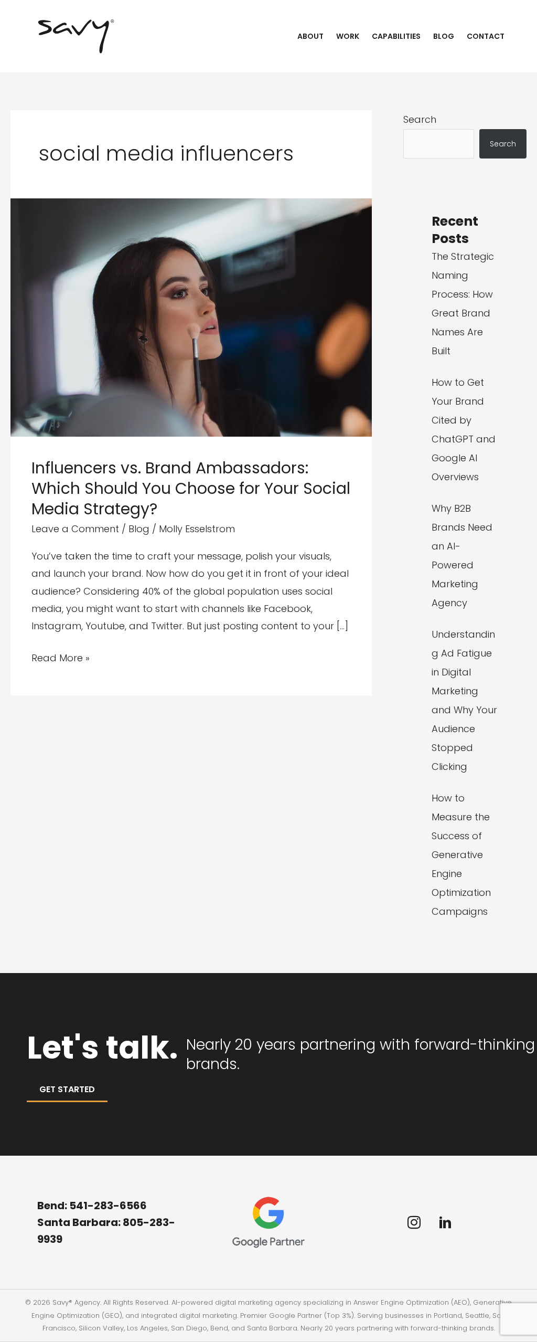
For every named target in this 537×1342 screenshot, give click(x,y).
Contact (485, 36)
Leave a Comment (75, 528)
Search (419, 119)
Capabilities (396, 36)
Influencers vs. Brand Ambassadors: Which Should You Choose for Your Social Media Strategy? (190, 488)
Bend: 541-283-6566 (92, 1205)
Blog (443, 36)
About (310, 36)
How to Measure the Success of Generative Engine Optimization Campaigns (461, 854)
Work (347, 36)
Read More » (60, 659)
